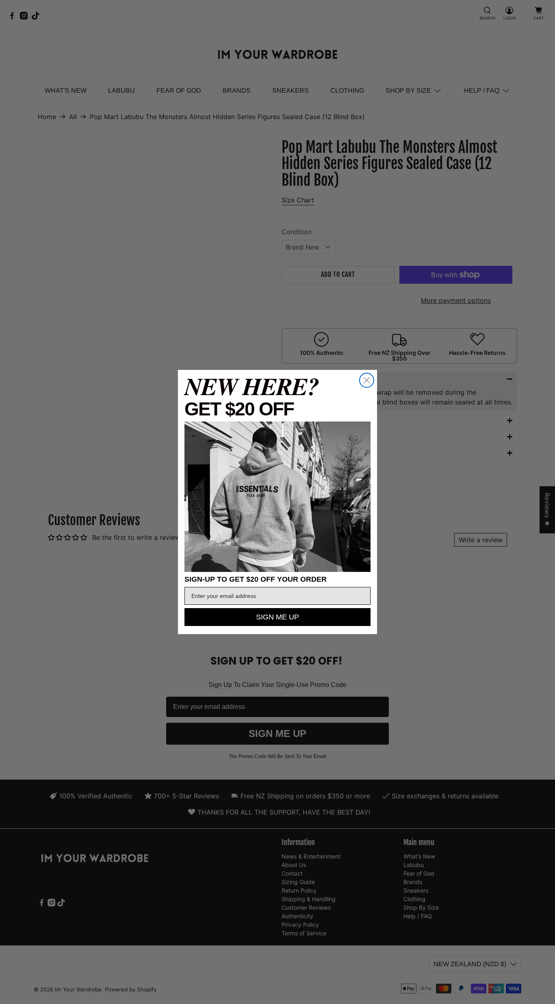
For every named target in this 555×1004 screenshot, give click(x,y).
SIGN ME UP (277, 617)
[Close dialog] (367, 380)
